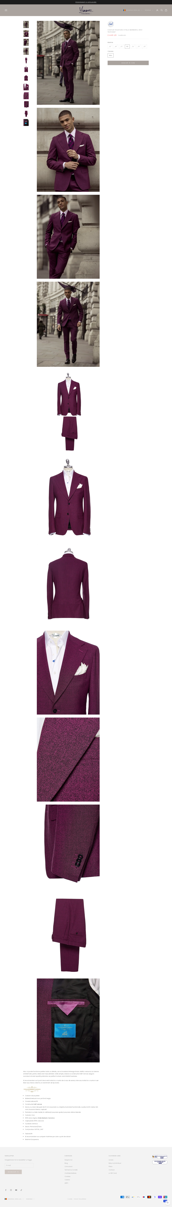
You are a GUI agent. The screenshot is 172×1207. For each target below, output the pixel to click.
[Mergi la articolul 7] (26, 78)
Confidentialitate (70, 1173)
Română (148, 10)
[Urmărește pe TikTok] (21, 1190)
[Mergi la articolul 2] (26, 33)
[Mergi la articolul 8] (26, 87)
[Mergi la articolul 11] (26, 113)
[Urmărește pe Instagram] (11, 1190)
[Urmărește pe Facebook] (6, 1190)
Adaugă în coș (128, 63)
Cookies (67, 1176)
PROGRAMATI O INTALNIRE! (86, 2)
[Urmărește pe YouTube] (16, 1190)
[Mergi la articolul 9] (26, 95)
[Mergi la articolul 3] (26, 42)
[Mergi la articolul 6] (26, 69)
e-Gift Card (113, 1173)
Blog (66, 1163)
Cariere (67, 1180)
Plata (110, 1166)
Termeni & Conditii (71, 1170)
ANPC (66, 1183)
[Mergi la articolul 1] (26, 24)
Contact (112, 1170)
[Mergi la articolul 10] (26, 104)
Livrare (111, 1160)
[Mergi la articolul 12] (26, 122)
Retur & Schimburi (115, 1163)
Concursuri (68, 1166)
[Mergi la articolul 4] (26, 51)
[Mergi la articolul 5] (26, 60)
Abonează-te (13, 1172)
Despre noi (68, 1160)
